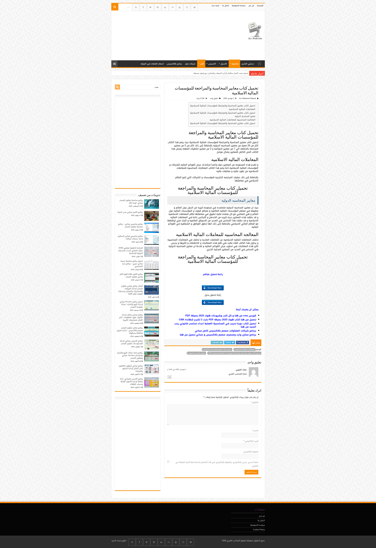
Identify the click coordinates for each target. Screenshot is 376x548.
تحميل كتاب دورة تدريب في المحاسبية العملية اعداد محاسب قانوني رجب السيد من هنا (215, 325)
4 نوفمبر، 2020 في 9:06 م (176, 369)
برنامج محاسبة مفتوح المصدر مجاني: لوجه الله (131, 201)
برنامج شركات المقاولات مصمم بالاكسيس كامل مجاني (225, 330)
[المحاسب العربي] (253, 30)
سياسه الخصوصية (239, 5)
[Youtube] (179, 7)
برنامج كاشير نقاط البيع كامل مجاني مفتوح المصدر (131, 275)
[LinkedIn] (165, 7)
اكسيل (224, 64)
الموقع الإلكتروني (250, 451)
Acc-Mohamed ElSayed (247, 98)
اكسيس (212, 64)
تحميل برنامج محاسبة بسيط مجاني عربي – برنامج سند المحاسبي (132, 263)
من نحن (251, 5)
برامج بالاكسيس (174, 64)
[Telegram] (194, 7)
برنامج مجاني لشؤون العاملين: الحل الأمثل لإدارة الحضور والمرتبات (130, 368)
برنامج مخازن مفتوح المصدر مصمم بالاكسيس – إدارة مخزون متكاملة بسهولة (130, 330)
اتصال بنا (225, 5)
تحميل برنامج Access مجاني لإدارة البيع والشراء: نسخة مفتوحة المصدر (131, 304)
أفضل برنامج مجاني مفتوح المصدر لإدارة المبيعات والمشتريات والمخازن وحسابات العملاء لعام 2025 (130, 290)
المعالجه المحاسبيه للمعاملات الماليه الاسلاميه (232, 120)
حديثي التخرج (248, 64)
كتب (202, 64)
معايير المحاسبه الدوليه (245, 116)
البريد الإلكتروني (251, 441)
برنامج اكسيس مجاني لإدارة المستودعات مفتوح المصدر (131, 342)
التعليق (254, 402)
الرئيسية (260, 5)
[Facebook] (143, 7)
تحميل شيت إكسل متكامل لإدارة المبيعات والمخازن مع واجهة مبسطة (220, 73)
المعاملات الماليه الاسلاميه (242, 109)
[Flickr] (172, 7)
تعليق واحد (214, 98)
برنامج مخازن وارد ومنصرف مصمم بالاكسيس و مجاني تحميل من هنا (218, 334)
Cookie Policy (259, 529)
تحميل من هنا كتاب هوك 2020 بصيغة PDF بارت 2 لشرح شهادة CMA (217, 319)
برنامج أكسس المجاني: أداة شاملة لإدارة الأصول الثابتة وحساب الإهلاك (131, 381)
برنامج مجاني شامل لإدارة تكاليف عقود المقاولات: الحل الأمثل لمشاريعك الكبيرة (131, 317)
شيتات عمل (190, 64)
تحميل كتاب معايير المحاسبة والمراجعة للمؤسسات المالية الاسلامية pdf (234, 353)
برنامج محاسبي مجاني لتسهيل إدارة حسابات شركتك (130, 237)
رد (169, 376)
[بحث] (114, 6)
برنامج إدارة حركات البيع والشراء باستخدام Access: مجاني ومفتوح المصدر (130, 355)
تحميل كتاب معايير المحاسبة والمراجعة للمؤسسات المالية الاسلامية (222, 105)
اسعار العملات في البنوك (152, 64)
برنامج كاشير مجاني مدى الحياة (130, 212)
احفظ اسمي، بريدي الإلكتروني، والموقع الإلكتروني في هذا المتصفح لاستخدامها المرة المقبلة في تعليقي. (217, 464)
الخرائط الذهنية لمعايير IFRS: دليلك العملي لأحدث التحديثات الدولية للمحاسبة (130, 250)
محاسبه (235, 64)
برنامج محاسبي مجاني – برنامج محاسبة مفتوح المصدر (130, 225)
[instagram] (186, 7)
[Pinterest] (157, 7)
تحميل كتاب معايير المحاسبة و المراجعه (217, 349)
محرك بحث (215, 5)
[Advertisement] (167, 34)
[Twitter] (150, 7)
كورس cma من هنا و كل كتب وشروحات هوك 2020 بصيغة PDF (220, 315)
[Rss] (135, 7)
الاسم (255, 430)
